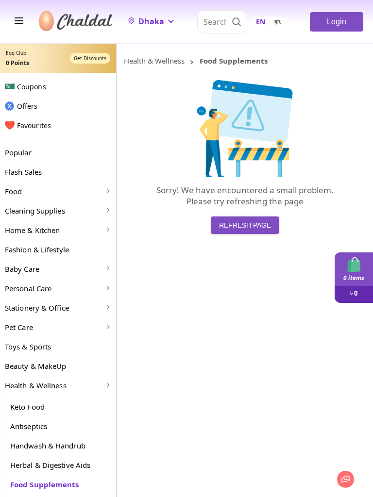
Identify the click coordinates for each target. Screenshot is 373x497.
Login (336, 21)
